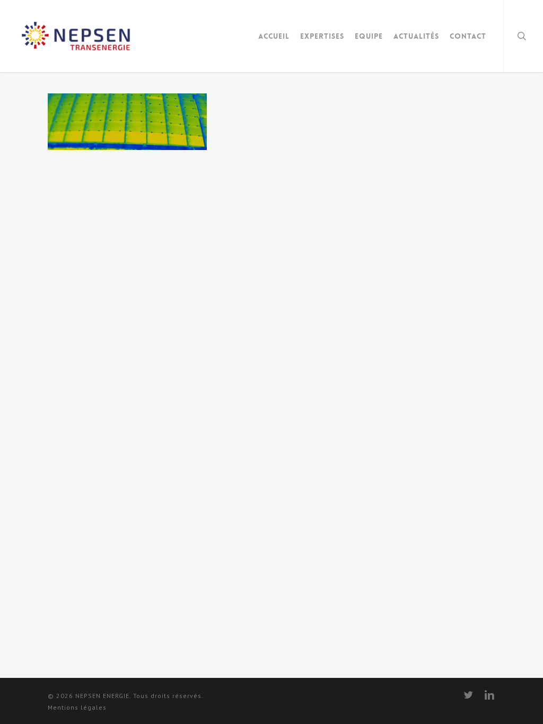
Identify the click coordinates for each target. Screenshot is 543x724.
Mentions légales (77, 707)
